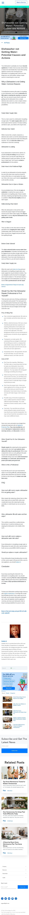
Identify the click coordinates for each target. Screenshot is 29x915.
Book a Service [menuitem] (21, 2)
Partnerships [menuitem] (5, 873)
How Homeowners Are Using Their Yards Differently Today (14, 813)
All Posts (7, 43)
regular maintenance (9, 593)
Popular (7, 693)
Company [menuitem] (4, 866)
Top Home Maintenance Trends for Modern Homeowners (14, 782)
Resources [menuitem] (5, 870)
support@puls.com (5, 903)
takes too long (16, 269)
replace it (18, 562)
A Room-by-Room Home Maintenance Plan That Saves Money (12, 844)
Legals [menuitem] (4, 877)
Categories (12, 693)
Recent (3, 693)
